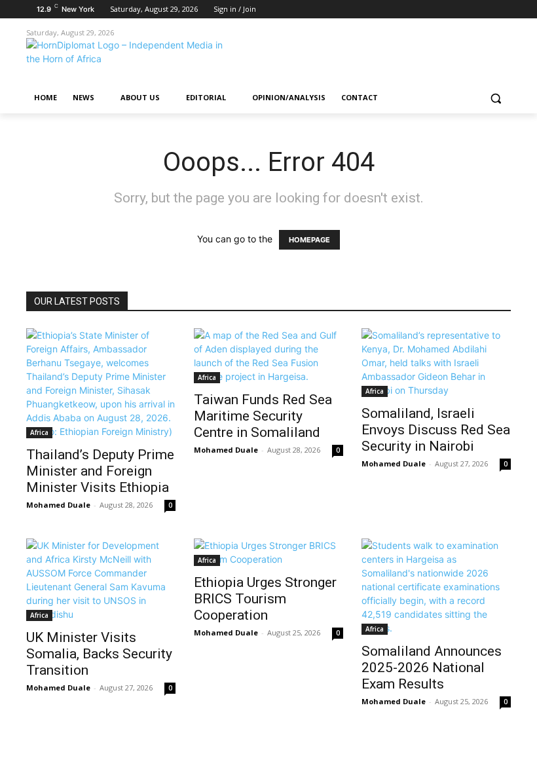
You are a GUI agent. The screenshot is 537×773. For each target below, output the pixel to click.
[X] (467, 9)
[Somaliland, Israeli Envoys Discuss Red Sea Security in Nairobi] (436, 362)
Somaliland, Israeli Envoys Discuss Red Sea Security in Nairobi (435, 429)
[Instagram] (448, 9)
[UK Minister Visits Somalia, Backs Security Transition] (101, 579)
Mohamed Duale (58, 505)
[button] (495, 98)
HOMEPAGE (309, 239)
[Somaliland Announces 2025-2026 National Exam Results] (436, 586)
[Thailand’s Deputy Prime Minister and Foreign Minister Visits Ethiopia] (101, 383)
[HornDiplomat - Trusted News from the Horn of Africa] (115, 61)
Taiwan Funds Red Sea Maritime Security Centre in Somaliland (263, 416)
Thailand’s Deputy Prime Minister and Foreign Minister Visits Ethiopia (100, 471)
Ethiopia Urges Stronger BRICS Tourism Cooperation (265, 599)
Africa (39, 432)
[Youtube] (503, 9)
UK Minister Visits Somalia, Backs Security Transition (99, 654)
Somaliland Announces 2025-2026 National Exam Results (431, 667)
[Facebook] (430, 9)
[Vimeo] (484, 9)
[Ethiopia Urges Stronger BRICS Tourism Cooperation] (268, 552)
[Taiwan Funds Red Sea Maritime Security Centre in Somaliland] (268, 355)
